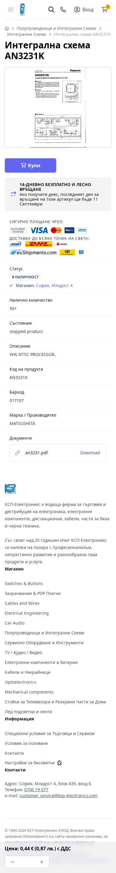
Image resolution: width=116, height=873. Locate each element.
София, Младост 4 (54, 285)
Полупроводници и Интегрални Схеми (56, 28)
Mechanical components (29, 692)
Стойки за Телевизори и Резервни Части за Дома (55, 702)
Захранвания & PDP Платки (33, 593)
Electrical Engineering (27, 613)
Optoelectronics (20, 682)
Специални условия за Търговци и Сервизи (50, 733)
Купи (34, 165)
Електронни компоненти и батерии (41, 662)
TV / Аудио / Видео (23, 652)
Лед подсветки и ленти (28, 711)
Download (90, 452)
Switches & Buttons (24, 583)
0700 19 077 (36, 789)
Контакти (14, 753)
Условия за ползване (26, 743)
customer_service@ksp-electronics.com (59, 795)
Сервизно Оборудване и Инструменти (44, 642)
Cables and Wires (22, 603)
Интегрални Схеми (26, 34)
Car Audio (14, 623)
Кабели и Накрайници (28, 672)
